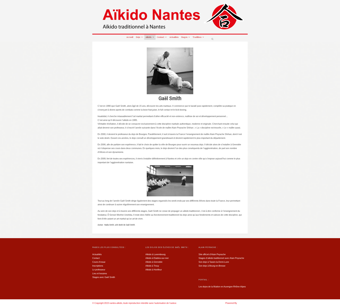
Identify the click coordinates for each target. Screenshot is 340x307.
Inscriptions (97, 266)
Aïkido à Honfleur (153, 270)
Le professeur (98, 270)
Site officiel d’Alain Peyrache (212, 254)
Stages (184, 37)
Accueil (129, 37)
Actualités (97, 254)
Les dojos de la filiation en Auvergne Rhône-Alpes (222, 287)
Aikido (149, 37)
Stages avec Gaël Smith (103, 277)
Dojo (138, 37)
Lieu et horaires (99, 273)
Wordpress (242, 303)
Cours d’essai (98, 262)
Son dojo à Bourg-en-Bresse (212, 266)
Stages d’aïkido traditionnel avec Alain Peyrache (221, 258)
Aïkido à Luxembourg (155, 254)
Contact (160, 37)
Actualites (173, 37)
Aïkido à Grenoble (153, 262)
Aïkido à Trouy (152, 266)
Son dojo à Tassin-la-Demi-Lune (214, 262)
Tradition (197, 37)
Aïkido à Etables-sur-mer (157, 258)
